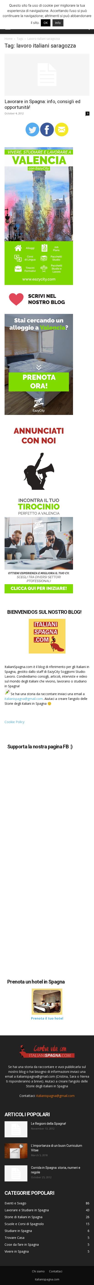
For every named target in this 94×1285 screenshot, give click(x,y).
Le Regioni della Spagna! (48, 1123)
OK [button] (46, 23)
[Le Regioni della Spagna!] (16, 1129)
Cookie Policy (14, 722)
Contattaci (55, 1271)
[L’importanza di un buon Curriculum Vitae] (16, 1150)
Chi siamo (38, 1271)
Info (58, 23)
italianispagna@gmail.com (24, 698)
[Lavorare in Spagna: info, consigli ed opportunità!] (47, 75)
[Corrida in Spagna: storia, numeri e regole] (16, 1173)
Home (9, 39)
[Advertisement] (43, 931)
